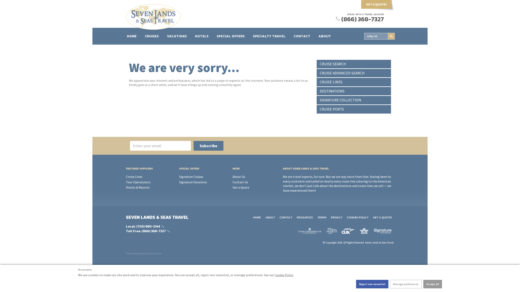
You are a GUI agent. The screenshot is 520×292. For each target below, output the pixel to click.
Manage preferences (406, 284)
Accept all (432, 284)
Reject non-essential (372, 284)
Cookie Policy (284, 275)
